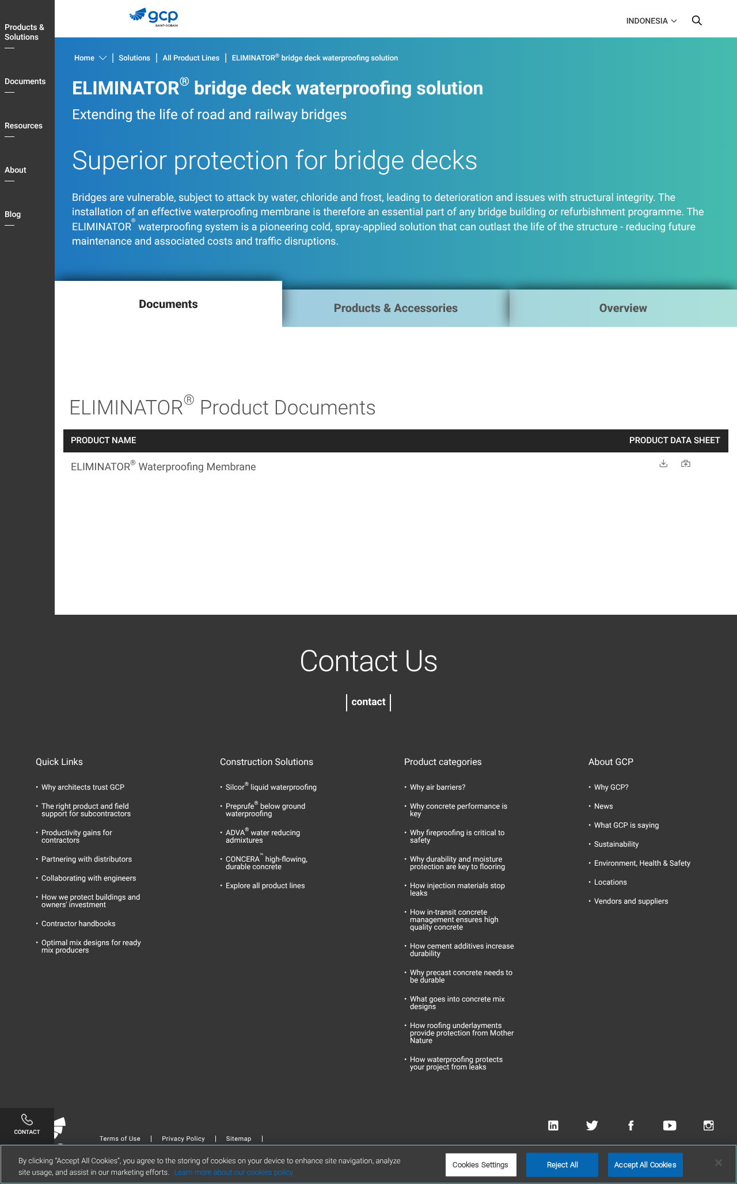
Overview (623, 308)
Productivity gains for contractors (76, 836)
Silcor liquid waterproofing (271, 787)
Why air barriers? (437, 787)
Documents (25, 81)
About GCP (610, 762)
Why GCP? (611, 787)
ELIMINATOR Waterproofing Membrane (163, 467)
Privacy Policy (183, 1139)
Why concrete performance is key (458, 810)
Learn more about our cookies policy (233, 1172)
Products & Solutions (24, 32)
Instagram (708, 1126)
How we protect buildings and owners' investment (90, 901)
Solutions (134, 58)
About (15, 170)
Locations (610, 882)
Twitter (592, 1126)
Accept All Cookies (645, 1164)
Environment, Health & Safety (642, 863)
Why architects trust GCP (82, 787)
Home (84, 58)
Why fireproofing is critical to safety (457, 836)
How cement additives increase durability (462, 950)
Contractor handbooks (78, 924)
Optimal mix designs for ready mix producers (91, 946)
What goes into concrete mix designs (457, 1003)
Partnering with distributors (86, 859)
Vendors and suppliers (631, 901)
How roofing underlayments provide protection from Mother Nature (462, 1033)
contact (368, 702)
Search (697, 23)
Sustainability (616, 844)
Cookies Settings (480, 1164)
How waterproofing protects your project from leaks (456, 1063)
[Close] (718, 1162)
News (603, 806)
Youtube (670, 1126)
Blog (13, 214)
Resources (24, 126)
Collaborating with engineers (88, 878)
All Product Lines (191, 58)
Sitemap (239, 1139)
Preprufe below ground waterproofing (265, 810)
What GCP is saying (626, 825)
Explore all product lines (265, 886)
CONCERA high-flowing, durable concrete (266, 863)
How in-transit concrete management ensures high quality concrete (454, 920)
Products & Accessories (396, 308)
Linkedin (553, 1126)
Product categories (443, 762)
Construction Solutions (266, 762)
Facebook (630, 1126)
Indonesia (647, 21)
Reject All (562, 1164)
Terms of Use (120, 1139)
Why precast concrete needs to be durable (461, 976)
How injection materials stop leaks (457, 889)
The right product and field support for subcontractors (86, 810)
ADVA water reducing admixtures (263, 836)
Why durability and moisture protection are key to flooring (457, 863)
